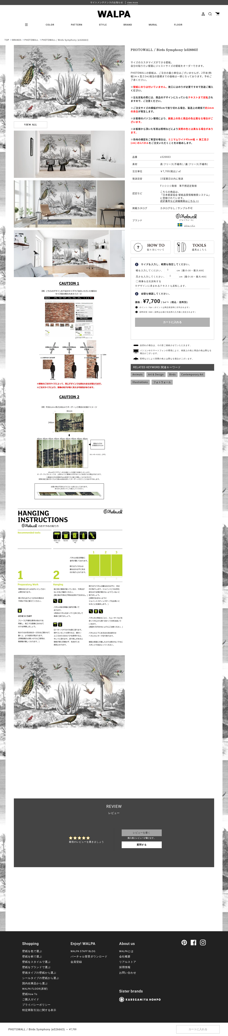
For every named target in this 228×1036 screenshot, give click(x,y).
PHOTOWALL (31, 40)
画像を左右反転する (150, 281)
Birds (172, 374)
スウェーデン (189, 225)
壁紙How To (29, 994)
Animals (138, 374)
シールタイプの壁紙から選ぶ (40, 978)
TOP (7, 40)
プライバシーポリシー (36, 1005)
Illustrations (140, 382)
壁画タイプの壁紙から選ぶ (39, 973)
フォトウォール (162, 382)
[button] (210, 14)
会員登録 (76, 962)
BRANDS (16, 40)
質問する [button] (142, 844)
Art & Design (156, 374)
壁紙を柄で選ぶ (32, 956)
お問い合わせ (127, 973)
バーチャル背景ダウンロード (89, 956)
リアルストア (127, 962)
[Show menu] (27, 24)
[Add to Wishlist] (172, 332)
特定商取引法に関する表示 (39, 1010)
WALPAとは (126, 951)
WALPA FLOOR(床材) (35, 989)
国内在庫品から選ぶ (35, 983)
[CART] (217, 14)
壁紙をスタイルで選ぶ (36, 962)
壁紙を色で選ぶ (32, 951)
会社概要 (125, 956)
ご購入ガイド (30, 999)
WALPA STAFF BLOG (83, 951)
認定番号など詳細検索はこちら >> (179, 201)
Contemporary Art (192, 374)
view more (132, 2)
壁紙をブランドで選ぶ (36, 967)
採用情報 (125, 967)
